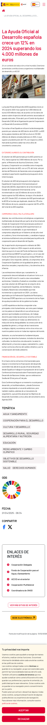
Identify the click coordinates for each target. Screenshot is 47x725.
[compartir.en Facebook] (4, 527)
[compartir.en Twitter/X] (10, 527)
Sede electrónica (22, 617)
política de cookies (9, 703)
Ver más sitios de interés (23, 605)
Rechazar (23, 718)
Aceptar (24, 710)
